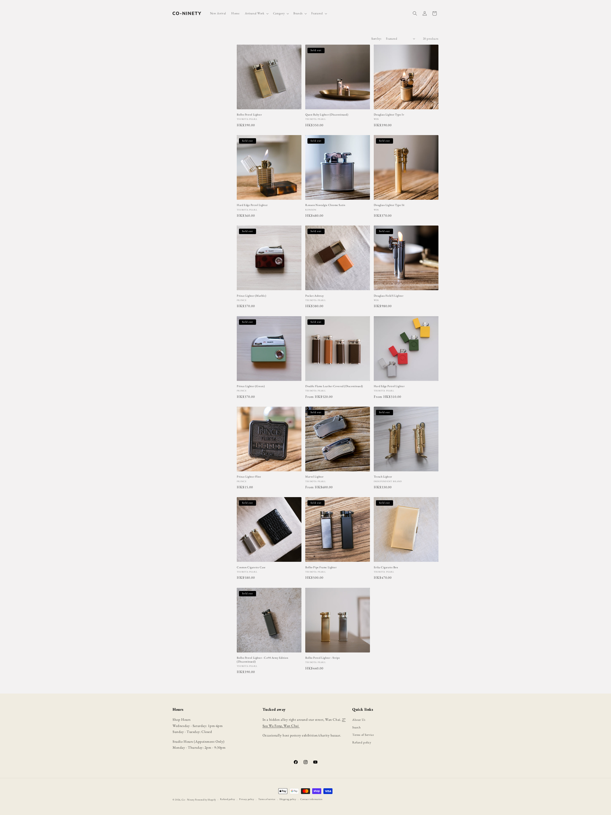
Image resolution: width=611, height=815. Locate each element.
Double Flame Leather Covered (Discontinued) (334, 386)
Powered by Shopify (205, 799)
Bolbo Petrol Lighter (249, 114)
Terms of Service (363, 735)
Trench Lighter (383, 476)
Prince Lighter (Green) (251, 386)
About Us (358, 720)
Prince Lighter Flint (249, 476)
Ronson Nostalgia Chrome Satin (325, 205)
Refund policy (361, 742)
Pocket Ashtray (314, 296)
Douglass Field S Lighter (388, 296)
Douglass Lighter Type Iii (389, 205)
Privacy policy (246, 799)
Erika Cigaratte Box (386, 567)
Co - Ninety (188, 799)
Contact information (311, 799)
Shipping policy (287, 799)
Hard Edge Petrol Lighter (252, 205)
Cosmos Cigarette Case (251, 567)
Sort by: (376, 39)
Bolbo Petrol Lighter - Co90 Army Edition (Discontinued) (262, 659)
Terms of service (266, 799)
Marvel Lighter (314, 476)
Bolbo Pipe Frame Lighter (321, 567)
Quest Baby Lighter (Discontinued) (326, 114)
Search (356, 727)
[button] (256, 13)
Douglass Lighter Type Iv (389, 114)
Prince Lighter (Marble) (251, 296)
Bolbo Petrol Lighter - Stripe (322, 658)
